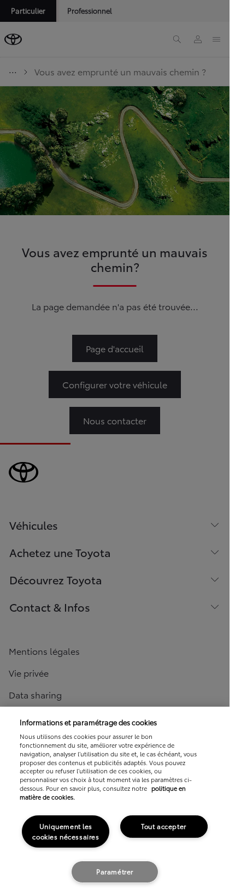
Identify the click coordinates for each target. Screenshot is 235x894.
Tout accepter (163, 826)
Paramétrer (114, 871)
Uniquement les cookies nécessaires (65, 831)
